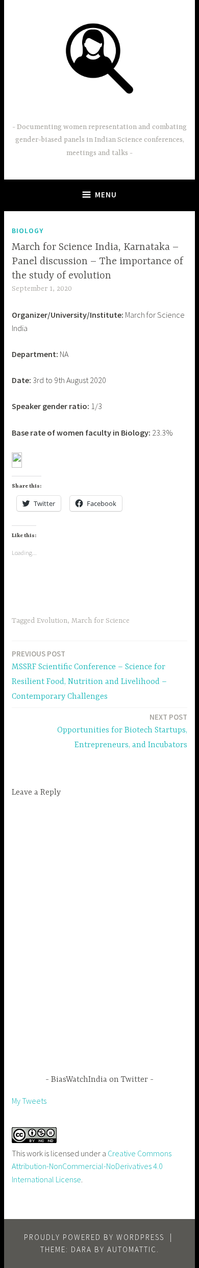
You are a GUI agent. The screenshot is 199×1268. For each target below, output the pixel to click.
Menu (106, 194)
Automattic (132, 1249)
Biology (27, 230)
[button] (99, 57)
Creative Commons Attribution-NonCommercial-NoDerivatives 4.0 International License (91, 1166)
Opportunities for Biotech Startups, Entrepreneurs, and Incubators (122, 731)
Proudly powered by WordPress (94, 1237)
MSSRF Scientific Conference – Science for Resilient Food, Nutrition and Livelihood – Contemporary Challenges (89, 675)
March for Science (100, 621)
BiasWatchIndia (99, 111)
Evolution (52, 621)
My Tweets (29, 1101)
